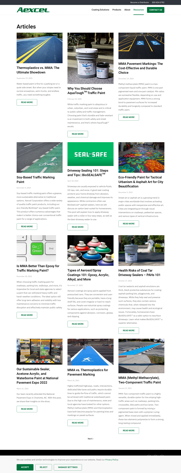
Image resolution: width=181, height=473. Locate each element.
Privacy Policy (111, 459)
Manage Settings (67, 467)
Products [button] (116, 9)
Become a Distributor (139, 2)
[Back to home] (33, 10)
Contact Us (155, 9)
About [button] (127, 9)
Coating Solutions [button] (100, 9)
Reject (44, 467)
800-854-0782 (158, 2)
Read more (27, 102)
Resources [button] (138, 9)
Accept (25, 467)
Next (90, 438)
